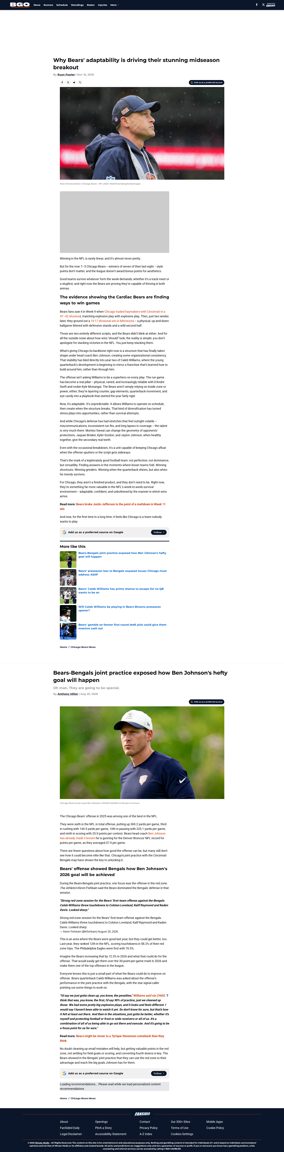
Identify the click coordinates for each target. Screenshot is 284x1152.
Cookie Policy (215, 1128)
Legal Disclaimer (71, 1134)
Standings (77, 4)
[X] (263, 4)
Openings (101, 1121)
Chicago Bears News (83, 647)
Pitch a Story (103, 1128)
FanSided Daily (70, 1128)
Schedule (62, 4)
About (64, 1121)
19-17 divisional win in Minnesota (112, 321)
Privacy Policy (149, 1128)
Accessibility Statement (110, 1134)
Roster (91, 4)
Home (63, 647)
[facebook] (256, 4)
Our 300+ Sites (180, 1121)
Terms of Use (180, 1128)
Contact (145, 1121)
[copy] (80, 82)
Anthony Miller (68, 694)
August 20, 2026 (108, 931)
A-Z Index (146, 1134)
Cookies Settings (182, 1134)
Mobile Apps (214, 1121)
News (37, 4)
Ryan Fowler (66, 74)
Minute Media (42, 1143)
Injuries (102, 4)
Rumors (48, 4)
